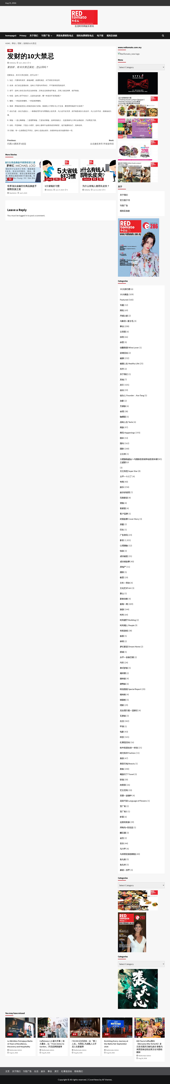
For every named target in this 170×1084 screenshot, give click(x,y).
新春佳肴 (124, 599)
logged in (23, 215)
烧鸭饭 (123, 684)
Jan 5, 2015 (23, 193)
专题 (122, 305)
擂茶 (122, 572)
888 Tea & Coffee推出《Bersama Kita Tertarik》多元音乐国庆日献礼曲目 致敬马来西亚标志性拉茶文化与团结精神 (149, 1047)
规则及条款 (112, 35)
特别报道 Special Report (130, 689)
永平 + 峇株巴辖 (127, 657)
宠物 (122, 503)
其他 (122, 379)
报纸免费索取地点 (85, 35)
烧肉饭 (123, 678)
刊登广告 (45, 35)
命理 (122, 411)
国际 (122, 448)
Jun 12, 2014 (97, 190)
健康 (122, 358)
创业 (122, 390)
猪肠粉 (123, 700)
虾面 (122, 817)
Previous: (16, 142)
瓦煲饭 (123, 716)
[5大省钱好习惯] (60, 171)
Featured (49, 179)
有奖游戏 (124, 630)
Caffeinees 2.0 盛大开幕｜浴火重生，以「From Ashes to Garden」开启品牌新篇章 (52, 1044)
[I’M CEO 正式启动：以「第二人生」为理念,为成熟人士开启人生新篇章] (85, 1028)
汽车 (122, 662)
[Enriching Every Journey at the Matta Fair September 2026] (117, 1028)
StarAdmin (13, 193)
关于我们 (34, 35)
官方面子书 (125, 200)
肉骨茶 (123, 785)
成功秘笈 (124, 556)
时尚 (122, 614)
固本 (122, 438)
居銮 (122, 524)
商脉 (122, 427)
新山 (122, 593)
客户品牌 (124, 513)
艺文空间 (124, 790)
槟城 (122, 652)
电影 (122, 731)
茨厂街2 (123, 811)
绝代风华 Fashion (127, 753)
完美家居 (124, 497)
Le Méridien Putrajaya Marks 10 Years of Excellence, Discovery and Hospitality (20, 1044)
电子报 (100, 35)
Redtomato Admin (15, 1050)
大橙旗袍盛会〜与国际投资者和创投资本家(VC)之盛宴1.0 (141, 460)
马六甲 (123, 848)
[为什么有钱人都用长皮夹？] (98, 171)
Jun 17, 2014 (60, 190)
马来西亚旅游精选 (128, 854)
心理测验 (124, 545)
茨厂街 (123, 806)
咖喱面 (123, 416)
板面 (122, 636)
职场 (122, 779)
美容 (122, 758)
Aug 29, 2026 (46, 1053)
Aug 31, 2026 (13, 1053)
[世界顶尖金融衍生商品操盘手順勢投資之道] (23, 171)
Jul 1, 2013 (23, 63)
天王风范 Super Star (129, 471)
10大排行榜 (125, 289)
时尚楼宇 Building (128, 620)
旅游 (122, 609)
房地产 (123, 567)
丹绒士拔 (124, 315)
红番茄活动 (125, 742)
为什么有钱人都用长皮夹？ (95, 186)
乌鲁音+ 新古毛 (126, 321)
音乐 (122, 843)
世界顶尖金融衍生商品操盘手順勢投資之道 (22, 188)
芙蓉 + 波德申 (126, 795)
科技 (122, 737)
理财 (10, 50)
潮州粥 (123, 673)
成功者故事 (125, 561)
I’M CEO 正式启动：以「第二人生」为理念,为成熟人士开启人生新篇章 (84, 1044)
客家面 (123, 508)
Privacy (23, 35)
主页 (7, 1071)
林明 (122, 641)
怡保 (122, 551)
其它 (122, 385)
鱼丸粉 (123, 859)
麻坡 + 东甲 (125, 870)
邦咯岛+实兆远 (126, 827)
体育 (122, 342)
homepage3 (10, 35)
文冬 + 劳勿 (125, 583)
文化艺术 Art (125, 588)
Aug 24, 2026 (110, 1053)
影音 (122, 540)
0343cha (13, 63)
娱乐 (122, 487)
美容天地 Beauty (127, 763)
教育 (122, 577)
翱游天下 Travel (127, 774)
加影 (122, 401)
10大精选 (124, 294)
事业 (57, 179)
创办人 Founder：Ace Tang (132, 395)
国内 (122, 443)
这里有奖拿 (125, 822)
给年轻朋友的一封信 (129, 747)
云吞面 (123, 331)
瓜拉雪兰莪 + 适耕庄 (129, 710)
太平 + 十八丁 (126, 476)
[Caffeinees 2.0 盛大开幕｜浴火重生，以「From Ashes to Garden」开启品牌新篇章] (53, 1028)
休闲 (122, 337)
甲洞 (122, 726)
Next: (102, 142)
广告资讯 (124, 535)
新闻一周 (124, 604)
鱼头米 (123, 864)
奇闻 (122, 482)
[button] (163, 35)
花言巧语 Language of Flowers (133, 801)
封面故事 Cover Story (129, 519)
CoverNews (93, 1079)
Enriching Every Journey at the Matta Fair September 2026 (116, 1044)
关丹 (122, 369)
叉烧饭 (123, 406)
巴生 (122, 529)
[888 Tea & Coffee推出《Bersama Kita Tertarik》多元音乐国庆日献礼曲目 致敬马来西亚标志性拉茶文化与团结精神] (149, 1028)
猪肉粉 (123, 694)
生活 (122, 721)
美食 (122, 769)
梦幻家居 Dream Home (130, 646)
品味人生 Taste (126, 422)
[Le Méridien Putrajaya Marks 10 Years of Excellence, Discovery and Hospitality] (20, 1028)
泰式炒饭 (124, 668)
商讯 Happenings (127, 432)
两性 (122, 310)
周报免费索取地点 (64, 35)
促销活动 (124, 353)
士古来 (123, 454)
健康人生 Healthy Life (129, 363)
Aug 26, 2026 (78, 1053)
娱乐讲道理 (125, 492)
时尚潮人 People (127, 625)
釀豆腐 (123, 833)
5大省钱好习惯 (52, 186)
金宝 (122, 838)
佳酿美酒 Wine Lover (129, 347)
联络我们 (78, 1071)
